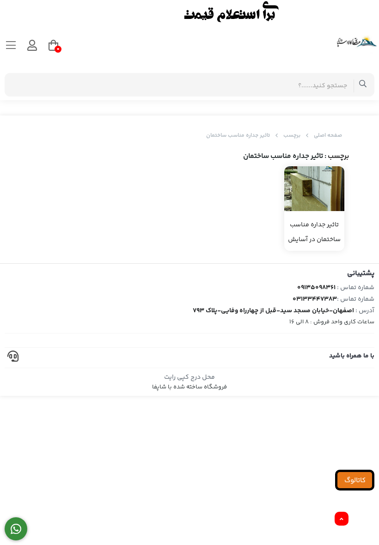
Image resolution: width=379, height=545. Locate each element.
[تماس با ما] (189, 11)
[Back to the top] (341, 519)
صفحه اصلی (328, 135)
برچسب (291, 135)
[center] (363, 84)
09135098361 (316, 288)
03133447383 (315, 299)
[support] (13, 357)
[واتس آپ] (16, 529)
